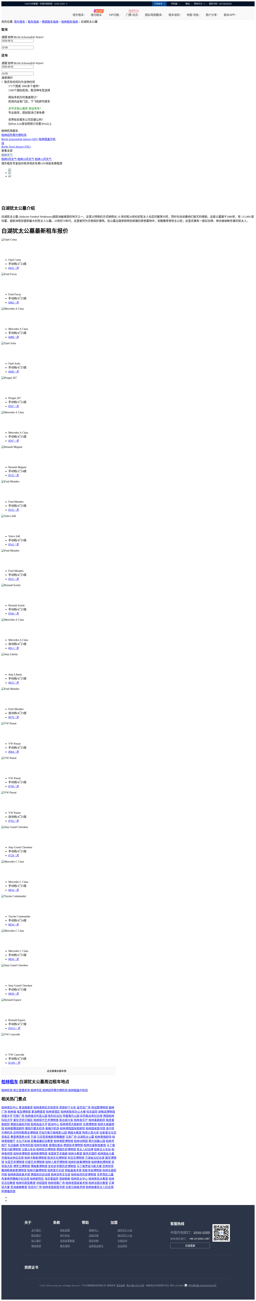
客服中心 (94, 1230)
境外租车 (78, 14)
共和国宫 (41, 1182)
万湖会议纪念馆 (94, 1157)
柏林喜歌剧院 (96, 1120)
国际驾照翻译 (153, 14)
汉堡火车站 (29, 1149)
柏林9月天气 (9, 159)
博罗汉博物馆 (21, 1166)
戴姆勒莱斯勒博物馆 (13, 1170)
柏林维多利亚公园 (36, 1115)
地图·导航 (193, 14)
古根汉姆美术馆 (75, 1187)
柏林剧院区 (37, 1178)
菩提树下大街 (67, 1107)
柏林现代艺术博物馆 (46, 1120)
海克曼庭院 (52, 1178)
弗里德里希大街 (20, 1136)
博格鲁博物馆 (39, 1166)
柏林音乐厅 (81, 1120)
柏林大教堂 (75, 1153)
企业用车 (122, 1246)
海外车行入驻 (125, 1230)
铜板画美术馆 (73, 1170)
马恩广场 (71, 1136)
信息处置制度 (67, 1241)
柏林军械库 (41, 1145)
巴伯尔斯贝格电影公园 (53, 1132)
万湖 (33, 1136)
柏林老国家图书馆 (53, 1187)
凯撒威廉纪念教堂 (42, 1141)
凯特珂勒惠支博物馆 (25, 1132)
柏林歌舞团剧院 (14, 1128)
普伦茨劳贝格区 (23, 1120)
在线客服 (190, 1245)
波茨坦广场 (84, 1107)
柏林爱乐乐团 (55, 1170)
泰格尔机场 (52, 1128)
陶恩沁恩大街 (90, 1132)
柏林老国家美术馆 (76, 1182)
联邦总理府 (90, 1153)
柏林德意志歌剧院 (71, 1124)
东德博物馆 (90, 1124)
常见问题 (94, 1241)
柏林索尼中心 (9, 1107)
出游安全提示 (96, 1246)
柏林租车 (9, 1082)
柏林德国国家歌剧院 (72, 1128)
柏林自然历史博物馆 (83, 1174)
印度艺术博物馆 (35, 1161)
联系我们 (36, 1235)
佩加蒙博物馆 (99, 1107)
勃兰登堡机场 (22, 1090)
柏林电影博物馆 (63, 1141)
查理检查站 (56, 1145)
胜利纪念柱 (55, 1115)
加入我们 (36, 1241)
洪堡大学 (7, 1115)
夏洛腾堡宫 (38, 1111)
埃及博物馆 (24, 1111)
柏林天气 (7, 154)
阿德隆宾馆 (8, 1191)
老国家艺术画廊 (58, 1153)
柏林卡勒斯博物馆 (35, 1157)
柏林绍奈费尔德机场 (55, 1090)
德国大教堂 (75, 1132)
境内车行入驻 (125, 1235)
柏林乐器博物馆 (37, 1170)
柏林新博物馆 (39, 1153)
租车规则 (65, 1246)
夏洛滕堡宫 (26, 1107)
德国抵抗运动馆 (40, 1174)
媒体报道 (36, 1246)
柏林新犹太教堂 (98, 1178)
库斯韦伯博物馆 (92, 1170)
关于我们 (36, 1230)
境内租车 (96, 14)
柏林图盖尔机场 (78, 1090)
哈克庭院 (92, 1111)
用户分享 (211, 14)
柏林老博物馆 (21, 1153)
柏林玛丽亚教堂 (26, 1182)
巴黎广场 (18, 1115)
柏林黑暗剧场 (103, 1136)
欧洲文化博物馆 (57, 1157)
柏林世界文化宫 (60, 1174)
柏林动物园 (81, 1141)
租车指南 (33, 21)
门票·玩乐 (132, 14)
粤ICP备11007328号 (135, 1285)
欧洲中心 (53, 1124)
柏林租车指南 (69, 21)
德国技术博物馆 (73, 1145)
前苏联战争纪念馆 (91, 1115)
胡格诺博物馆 (106, 1111)
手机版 (174, 4)
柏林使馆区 (53, 1111)
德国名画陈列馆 (20, 1124)
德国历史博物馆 (66, 1149)
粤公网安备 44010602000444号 (202, 1285)
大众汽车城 (23, 1141)
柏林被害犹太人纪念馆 (100, 1187)
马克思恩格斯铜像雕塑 (51, 1136)
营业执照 (121, 1285)
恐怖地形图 (26, 1145)
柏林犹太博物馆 (46, 1149)
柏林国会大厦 (106, 1153)
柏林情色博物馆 (101, 1161)
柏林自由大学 (39, 1124)
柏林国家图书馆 (95, 1128)
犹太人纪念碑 (85, 1149)
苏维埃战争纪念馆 (12, 1157)
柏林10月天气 (25, 159)
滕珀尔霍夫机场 (35, 1128)
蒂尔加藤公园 (96, 1141)
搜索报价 (7, 77)
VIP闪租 (114, 14)
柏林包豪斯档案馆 (95, 1145)
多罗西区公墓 (105, 1174)
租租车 (29, 13)
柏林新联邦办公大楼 (73, 1111)
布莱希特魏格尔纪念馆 (15, 1178)
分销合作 (122, 1241)
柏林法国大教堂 (98, 1182)
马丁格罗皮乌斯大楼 (89, 1166)
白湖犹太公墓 (85, 1136)
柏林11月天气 (43, 159)
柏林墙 (12, 1111)
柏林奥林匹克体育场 (46, 1107)
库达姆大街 (66, 1120)
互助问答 (94, 1235)
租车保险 (174, 14)
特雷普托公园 (71, 1115)
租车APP (229, 14)
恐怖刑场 (108, 1166)
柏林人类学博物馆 (56, 1161)
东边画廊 (13, 1145)
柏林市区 (36, 1090)
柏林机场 (7, 1090)
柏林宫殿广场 (56, 1182)
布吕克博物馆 (76, 1157)
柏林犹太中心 (79, 1178)
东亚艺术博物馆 (14, 1161)
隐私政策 (65, 1230)
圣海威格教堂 (18, 1187)
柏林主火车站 (102, 1149)
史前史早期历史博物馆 (62, 1166)
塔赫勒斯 (64, 1178)
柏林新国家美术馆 (19, 1174)
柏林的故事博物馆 (79, 1161)
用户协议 (65, 1235)
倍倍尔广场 (35, 1187)
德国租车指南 (50, 21)
